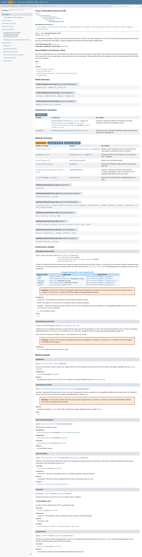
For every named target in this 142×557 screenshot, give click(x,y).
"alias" (39, 278)
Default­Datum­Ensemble (43, 170)
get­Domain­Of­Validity (43, 196)
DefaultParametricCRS (49, 6)
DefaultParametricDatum (65, 257)
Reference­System (42, 29)
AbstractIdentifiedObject (49, 17)
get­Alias (62, 205)
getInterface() (7, 60)
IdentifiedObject (67, 93)
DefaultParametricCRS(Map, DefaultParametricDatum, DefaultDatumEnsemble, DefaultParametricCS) (12, 35)
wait (77, 224)
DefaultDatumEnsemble (65, 259)
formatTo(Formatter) (9, 57)
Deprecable (63, 27)
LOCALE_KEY (62, 87)
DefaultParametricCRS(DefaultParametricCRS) (17, 40)
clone (38, 224)
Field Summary (6, 20)
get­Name (103, 205)
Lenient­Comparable (75, 27)
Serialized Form (42, 75)
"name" (39, 276)
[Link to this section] (66, 50)
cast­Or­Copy (40, 188)
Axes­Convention (85, 149)
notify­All (69, 224)
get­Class (54, 224)
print (38, 216)
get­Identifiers (93, 205)
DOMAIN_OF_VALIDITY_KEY (44, 104)
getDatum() (7, 46)
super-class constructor (96, 266)
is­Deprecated (129, 205)
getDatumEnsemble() (10, 49)
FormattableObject (44, 15)
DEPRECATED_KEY (41, 87)
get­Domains (83, 205)
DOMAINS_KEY (52, 87)
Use (15, 2)
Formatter (79, 154)
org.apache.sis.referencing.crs (29, 6)
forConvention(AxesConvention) (13, 54)
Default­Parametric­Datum (59, 123)
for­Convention (74, 149)
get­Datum (72, 164)
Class (38, 177)
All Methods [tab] (40, 143)
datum (86, 394)
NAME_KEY (60, 96)
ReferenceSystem (67, 101)
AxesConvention (73, 457)
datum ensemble (99, 379)
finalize (45, 224)
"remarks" (40, 284)
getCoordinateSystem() (10, 52)
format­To (72, 154)
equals (47, 205)
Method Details (6, 43)
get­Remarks (111, 205)
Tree (19, 2)
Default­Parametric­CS (43, 160)
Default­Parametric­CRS (59, 121)
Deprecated (30, 2)
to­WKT (59, 216)
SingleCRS (57, 535)
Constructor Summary (9, 23)
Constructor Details (8, 29)
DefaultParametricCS (64, 261)
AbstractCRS (50, 20)
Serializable (41, 27)
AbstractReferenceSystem (52, 18)
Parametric (56, 44)
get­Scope (55, 196)
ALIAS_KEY (39, 96)
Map (69, 121)
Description (6, 14)
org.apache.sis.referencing (9, 6)
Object (37, 14)
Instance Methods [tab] (55, 143)
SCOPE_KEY (57, 104)
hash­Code (120, 205)
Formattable (52, 27)
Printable (86, 27)
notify (61, 224)
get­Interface (74, 177)
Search (42, 2)
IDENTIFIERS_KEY (50, 96)
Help (46, 2)
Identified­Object (127, 27)
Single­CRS (115, 27)
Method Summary (7, 26)
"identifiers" (41, 280)
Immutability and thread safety (13, 17)
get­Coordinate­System (76, 160)
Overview (4, 2)
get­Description (72, 205)
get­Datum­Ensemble (75, 170)
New (23, 2)
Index (36, 2)
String (74, 121)
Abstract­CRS (62, 443)
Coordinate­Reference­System (101, 27)
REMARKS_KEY (69, 96)
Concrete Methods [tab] (72, 143)
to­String (44, 216)
